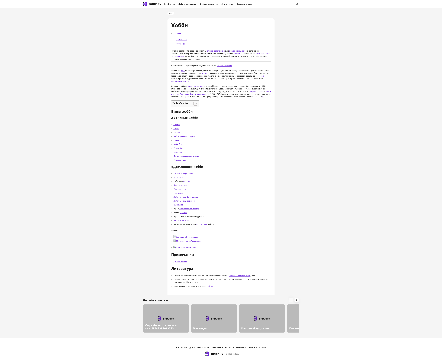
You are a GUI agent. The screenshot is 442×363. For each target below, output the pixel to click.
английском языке (196, 86)
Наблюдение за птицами (184, 136)
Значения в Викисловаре (187, 237)
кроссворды (201, 224)
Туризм (176, 125)
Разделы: (177, 33)
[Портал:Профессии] (175, 247)
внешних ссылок (237, 51)
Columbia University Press (239, 276)
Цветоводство (180, 185)
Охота (176, 129)
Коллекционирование (183, 173)
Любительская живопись (184, 201)
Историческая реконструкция (186, 156)
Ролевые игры (179, 160)
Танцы (176, 140)
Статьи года (227, 4)
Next (296, 300)
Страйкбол (178, 148)
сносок (237, 53)
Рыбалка (177, 132)
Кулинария (178, 205)
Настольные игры (181, 220)
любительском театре (189, 209)
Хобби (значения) (224, 66)
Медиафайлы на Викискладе (188, 241)
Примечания (181, 40)
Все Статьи (169, 4)
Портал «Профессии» (186, 247)
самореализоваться (180, 81)
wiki (170, 13)
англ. (183, 71)
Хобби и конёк (181, 261)
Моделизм (178, 177)
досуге (204, 73)
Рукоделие (178, 193)
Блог (211, 286)
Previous (291, 300)
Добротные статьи (187, 4)
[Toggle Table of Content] (194, 104)
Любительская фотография (185, 197)
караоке (183, 213)
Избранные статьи (209, 4)
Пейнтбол (177, 144)
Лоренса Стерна (257, 91)
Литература (181, 43)
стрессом (260, 76)
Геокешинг (177, 152)
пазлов (186, 181)
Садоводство (179, 189)
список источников (216, 51)
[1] (263, 97)
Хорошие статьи (244, 4)
